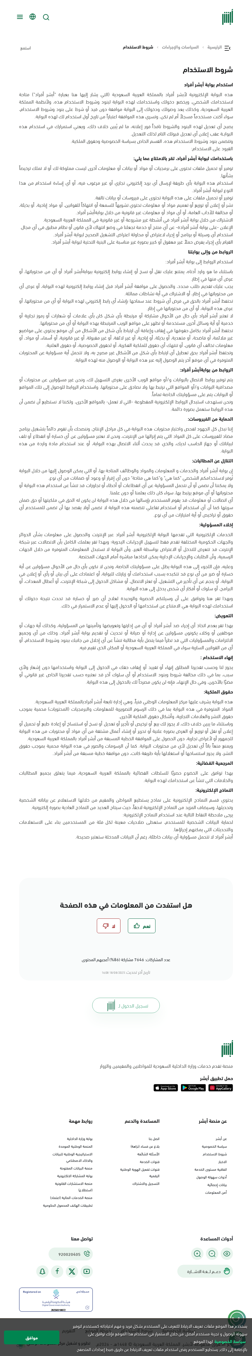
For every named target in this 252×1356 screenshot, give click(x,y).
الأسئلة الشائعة (148, 1153)
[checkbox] (142, 925)
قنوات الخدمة (149, 1161)
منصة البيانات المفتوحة (76, 1167)
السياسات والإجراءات (180, 47)
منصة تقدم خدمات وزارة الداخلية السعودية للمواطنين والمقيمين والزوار (166, 1065)
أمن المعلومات (216, 1192)
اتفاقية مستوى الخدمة (211, 1168)
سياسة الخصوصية (214, 1145)
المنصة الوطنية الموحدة (76, 1145)
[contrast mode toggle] (226, 1253)
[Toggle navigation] (19, 17)
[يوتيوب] (86, 1271)
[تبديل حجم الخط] (212, 1253)
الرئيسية (214, 47)
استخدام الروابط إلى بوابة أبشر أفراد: (199, 261)
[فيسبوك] (57, 1271)
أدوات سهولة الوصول (211, 1176)
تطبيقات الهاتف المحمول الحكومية (68, 1204)
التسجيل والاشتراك (145, 1183)
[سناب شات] (42, 1271)
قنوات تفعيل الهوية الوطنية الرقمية (139, 1172)
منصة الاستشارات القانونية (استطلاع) (74, 1186)
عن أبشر (221, 1138)
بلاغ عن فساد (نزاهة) (145, 1145)
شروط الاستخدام (215, 1153)
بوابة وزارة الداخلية (80, 1138)
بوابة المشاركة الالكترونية (75, 1175)
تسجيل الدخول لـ (133, 1005)
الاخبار (223, 1161)
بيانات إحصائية (217, 1184)
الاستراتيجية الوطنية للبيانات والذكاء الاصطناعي (73, 1156)
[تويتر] (72, 1271)
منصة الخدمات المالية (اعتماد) (71, 1197)
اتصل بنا (154, 1138)
